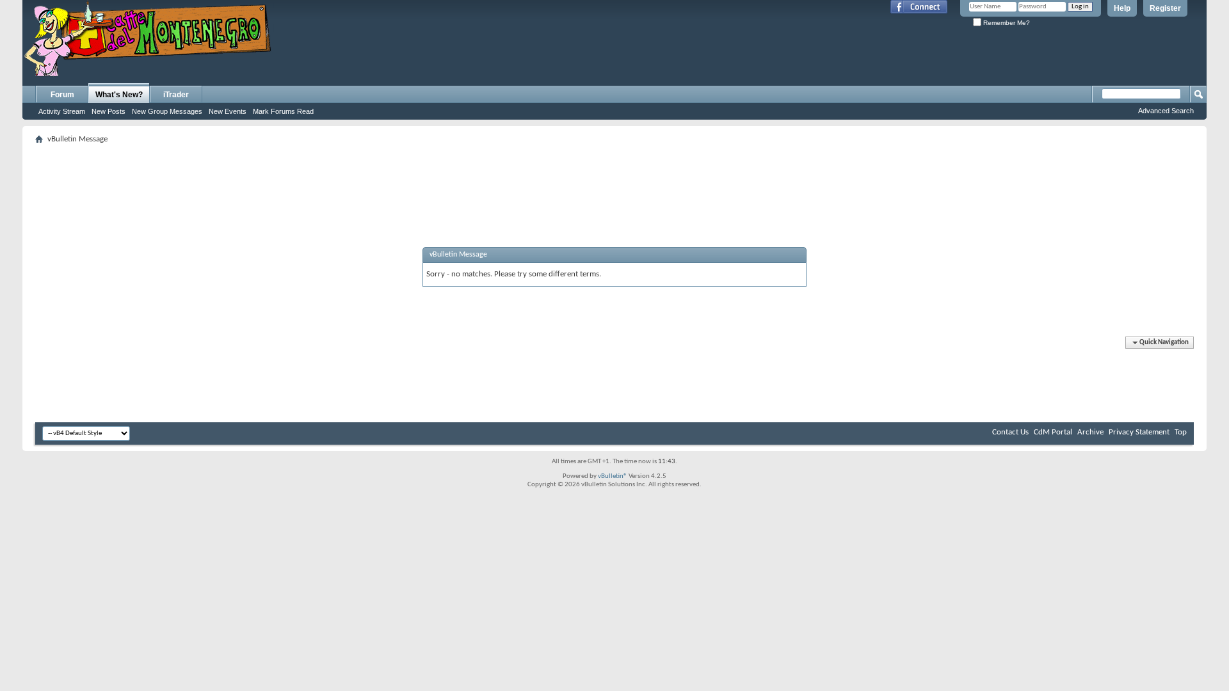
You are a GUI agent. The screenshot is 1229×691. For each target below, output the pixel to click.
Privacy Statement (1139, 432)
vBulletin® (612, 476)
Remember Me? (1005, 22)
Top (1181, 432)
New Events (227, 111)
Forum (62, 94)
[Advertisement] (614, 176)
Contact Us (1010, 432)
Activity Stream (61, 111)
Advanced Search (1166, 111)
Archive (1090, 432)
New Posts (108, 111)
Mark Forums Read (283, 111)
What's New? (119, 94)
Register (1165, 8)
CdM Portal (1053, 432)
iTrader (176, 94)
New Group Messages (167, 111)
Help (1122, 8)
